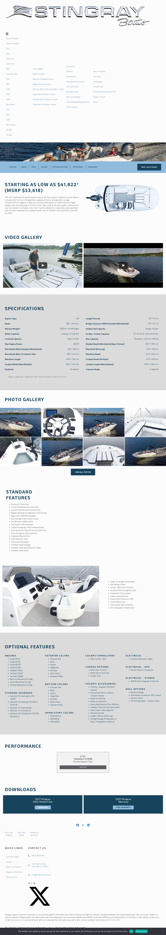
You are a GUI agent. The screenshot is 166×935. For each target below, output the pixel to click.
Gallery (44, 167)
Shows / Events (99, 97)
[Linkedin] (88, 825)
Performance (78, 167)
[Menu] (7, 33)
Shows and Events (13, 867)
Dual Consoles (11, 74)
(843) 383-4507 (113, 920)
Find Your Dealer (12, 857)
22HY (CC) (10, 59)
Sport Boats (11, 125)
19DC (8, 84)
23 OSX (9, 135)
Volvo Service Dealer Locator (44, 94)
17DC (8, 79)
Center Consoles (12, 43)
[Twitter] (83, 825)
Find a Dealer (38, 69)
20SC (8, 115)
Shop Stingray (72, 107)
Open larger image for (62, 422)
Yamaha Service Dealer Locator (45, 99)
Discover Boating (73, 97)
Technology (97, 82)
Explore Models (12, 38)
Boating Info (71, 76)
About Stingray (99, 71)
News (95, 102)
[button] (149, 167)
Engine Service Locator (42, 84)
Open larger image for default (20, 422)
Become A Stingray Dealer (43, 79)
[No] (163, 931)
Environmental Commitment (104, 92)
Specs (33, 167)
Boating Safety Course (75, 82)
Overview (12, 167)
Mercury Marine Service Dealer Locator (48, 89)
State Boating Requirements (77, 102)
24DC (8, 94)
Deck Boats (10, 104)
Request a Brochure (14, 872)
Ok (131, 931)
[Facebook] (77, 825)
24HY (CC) (10, 64)
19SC (8, 109)
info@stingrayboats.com (14, 920)
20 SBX (9, 130)
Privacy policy (141, 931)
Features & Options (60, 167)
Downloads (92, 167)
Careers (9, 862)
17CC (8, 49)
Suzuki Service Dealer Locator (44, 104)
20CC (8, 54)
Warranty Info (11, 877)
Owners (69, 71)
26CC (8, 69)
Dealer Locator (39, 74)
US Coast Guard (72, 87)
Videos (23, 167)
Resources (70, 66)
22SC (8, 120)
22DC (8, 89)
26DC (8, 99)
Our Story (97, 76)
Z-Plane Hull (98, 87)
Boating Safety (72, 92)
